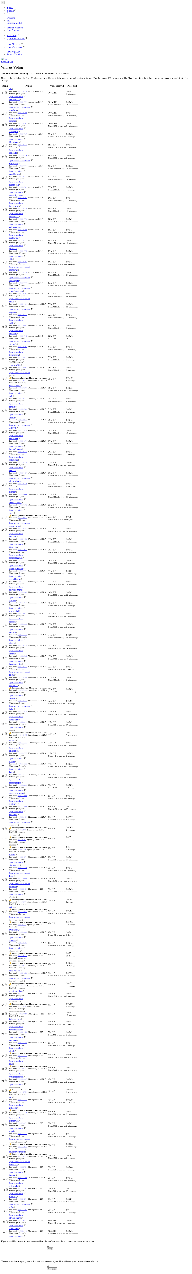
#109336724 (22, 315)
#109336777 (22, 176)
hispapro (13, 886)
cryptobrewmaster (17, 1152)
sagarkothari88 (15, 558)
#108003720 (22, 1092)
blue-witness (14, 970)
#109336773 (22, 251)
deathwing (13, 238)
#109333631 (22, 889)
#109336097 (22, 1079)
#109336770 (22, 272)
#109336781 (22, 187)
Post (9, 13)
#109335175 (22, 635)
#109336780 (22, 102)
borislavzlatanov (16, 1011)
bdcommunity (15, 664)
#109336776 (22, 91)
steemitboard (14, 579)
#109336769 (22, 113)
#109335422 (22, 581)
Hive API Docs (13, 44)
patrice (12, 907)
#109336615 (22, 357)
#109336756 (22, 208)
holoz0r (12, 632)
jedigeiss (13, 1108)
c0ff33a (12, 600)
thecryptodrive (15, 920)
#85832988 (22, 830)
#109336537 (22, 398)
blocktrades (14, 142)
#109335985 (22, 592)
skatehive (13, 804)
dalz (11, 396)
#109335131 (22, 817)
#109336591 (22, 347)
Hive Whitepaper (14, 47)
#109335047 (22, 603)
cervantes (13, 825)
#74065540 (22, 849)
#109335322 (22, 764)
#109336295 (22, 528)
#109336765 (22, 293)
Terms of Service (14, 54)
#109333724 (22, 1167)
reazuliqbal (14, 611)
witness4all (14, 1186)
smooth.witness (16, 291)
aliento (12, 653)
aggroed (12, 845)
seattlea (12, 622)
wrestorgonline (15, 991)
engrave (12, 312)
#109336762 (22, 336)
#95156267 (22, 902)
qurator (12, 698)
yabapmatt (13, 163)
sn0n (11, 1207)
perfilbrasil (14, 1121)
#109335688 (22, 806)
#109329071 (22, 1123)
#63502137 (22, 986)
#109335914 (22, 430)
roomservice (14, 1001)
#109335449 (22, 932)
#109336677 (22, 613)
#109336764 (22, 198)
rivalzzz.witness (16, 961)
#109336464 (22, 943)
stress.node (14, 1228)
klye (11, 1064)
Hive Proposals (13, 30)
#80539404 (22, 840)
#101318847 (22, 1056)
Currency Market (14, 23)
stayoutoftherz (15, 590)
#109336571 (22, 441)
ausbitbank (14, 185)
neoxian (12, 470)
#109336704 (22, 571)
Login (3, 61)
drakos (12, 417)
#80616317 (22, 925)
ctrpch (12, 643)
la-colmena (14, 1087)
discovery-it (14, 865)
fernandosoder (15, 1029)
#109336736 (22, 483)
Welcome (11, 18)
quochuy (13, 333)
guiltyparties (14, 227)
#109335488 (22, 1043)
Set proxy (52, 1269)
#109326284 (22, 1199)
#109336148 (22, 452)
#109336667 (22, 325)
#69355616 (22, 1006)
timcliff (12, 407)
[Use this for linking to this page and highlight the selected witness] (12, 89)
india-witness (15, 1019)
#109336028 (22, 539)
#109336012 (22, 420)
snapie (12, 761)
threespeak (14, 216)
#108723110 (22, 1112)
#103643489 (22, 735)
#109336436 (22, 473)
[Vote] (6, 93)
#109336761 (22, 166)
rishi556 (12, 428)
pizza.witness (15, 481)
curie (11, 730)
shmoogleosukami (17, 1142)
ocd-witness (14, 99)
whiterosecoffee (16, 1077)
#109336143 (22, 667)
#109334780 (22, 868)
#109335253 (22, 656)
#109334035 (22, 1032)
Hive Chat (11, 35)
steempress (14, 835)
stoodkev (13, 110)
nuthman (13, 1040)
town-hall (13, 685)
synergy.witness (16, 568)
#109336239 (22, 645)
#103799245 (22, 1068)
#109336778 (22, 145)
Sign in (10, 7)
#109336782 (22, 123)
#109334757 (22, 774)
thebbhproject (15, 783)
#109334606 (22, 796)
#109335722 (22, 753)
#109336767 (22, 283)
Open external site (16, 97)
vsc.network (14, 526)
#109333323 (22, 1134)
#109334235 (22, 1021)
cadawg (12, 854)
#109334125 (22, 1100)
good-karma (14, 174)
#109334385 (22, 742)
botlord (12, 1175)
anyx (11, 513)
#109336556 (22, 462)
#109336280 (22, 409)
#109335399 (22, 560)
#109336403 (22, 367)
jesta (11, 375)
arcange (12, 121)
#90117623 (22, 1156)
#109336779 (22, 240)
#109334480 (22, 878)
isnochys (13, 1196)
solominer (13, 460)
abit (10, 259)
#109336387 (22, 388)
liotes (11, 772)
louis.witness (15, 385)
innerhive (13, 814)
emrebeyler (14, 280)
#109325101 (22, 1188)
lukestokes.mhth (16, 981)
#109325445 (22, 1231)
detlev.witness (15, 502)
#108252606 (22, 690)
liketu (11, 675)
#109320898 (22, 1014)
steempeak (13, 131)
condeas (12, 940)
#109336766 (22, 230)
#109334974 (22, 857)
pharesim (13, 248)
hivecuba (13, 547)
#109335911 (22, 550)
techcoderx (14, 355)
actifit (11, 323)
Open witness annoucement (19, 107)
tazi (10, 1097)
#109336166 (22, 677)
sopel (11, 1131)
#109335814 (22, 711)
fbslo (11, 876)
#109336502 (22, 505)
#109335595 (22, 624)
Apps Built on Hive (15, 38)
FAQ (9, 20)
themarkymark (15, 195)
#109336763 (22, 262)
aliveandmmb (15, 1218)
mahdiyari (13, 270)
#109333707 (22, 1210)
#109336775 (22, 219)
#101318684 (22, 912)
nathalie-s (13, 1164)
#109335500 (22, 722)
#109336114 (22, 701)
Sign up (10, 10)
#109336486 (22, 304)
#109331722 (22, 993)
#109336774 (22, 155)
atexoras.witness (16, 793)
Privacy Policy (13, 52)
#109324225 (22, 1220)
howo (11, 301)
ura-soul (12, 536)
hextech (12, 492)
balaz (11, 709)
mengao (12, 740)
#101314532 (22, 380)
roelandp (13, 153)
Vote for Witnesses (15, 27)
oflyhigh (13, 344)
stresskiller (13, 719)
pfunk (11, 1051)
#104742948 (22, 1146)
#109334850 (22, 785)
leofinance (13, 438)
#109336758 (22, 134)
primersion (14, 751)
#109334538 (22, 973)
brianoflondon (15, 449)
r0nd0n (12, 897)
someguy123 (15, 365)
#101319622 (22, 518)
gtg (10, 89)
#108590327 (22, 965)
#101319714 (22, 956)
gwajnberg (14, 930)
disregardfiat (14, 951)
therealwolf (14, 206)
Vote (50, 1249)
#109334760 (22, 1178)
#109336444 (22, 494)
